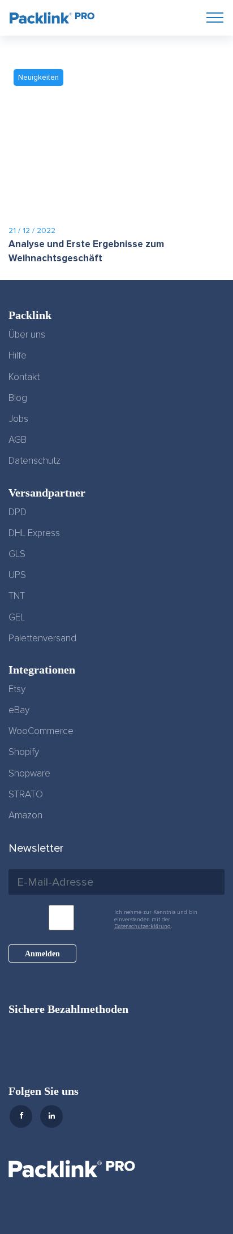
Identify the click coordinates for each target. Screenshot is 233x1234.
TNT (16, 596)
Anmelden (42, 954)
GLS (16, 554)
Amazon (25, 815)
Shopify (23, 752)
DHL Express (34, 533)
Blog (17, 398)
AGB (17, 440)
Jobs (18, 419)
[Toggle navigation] (214, 17)
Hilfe (17, 355)
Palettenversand (42, 638)
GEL (16, 617)
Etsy (16, 689)
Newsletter (35, 848)
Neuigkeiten (38, 77)
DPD (17, 512)
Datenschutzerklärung (142, 926)
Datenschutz (34, 461)
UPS (17, 575)
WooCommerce (41, 731)
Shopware (29, 773)
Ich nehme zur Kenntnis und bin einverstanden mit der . (155, 919)
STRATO (25, 794)
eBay (18, 710)
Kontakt (24, 377)
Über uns (26, 334)
